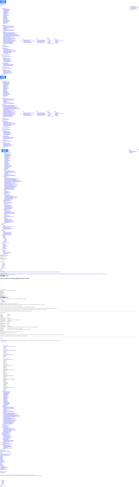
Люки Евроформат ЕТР (22, 273)
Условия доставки (2, 461)
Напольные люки (7, 177)
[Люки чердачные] (11, 66)
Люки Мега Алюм (41, 273)
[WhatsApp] (5, 275)
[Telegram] (7, 275)
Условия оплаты (2, 460)
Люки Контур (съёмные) (91, 273)
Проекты (4, 231)
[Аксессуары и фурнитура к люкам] (11, 126)
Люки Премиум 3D (71, 273)
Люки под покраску (7, 170)
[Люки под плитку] (11, 7)
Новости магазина (3, 451)
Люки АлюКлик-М (101, 273)
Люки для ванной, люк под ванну (4, 455)
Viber (3, 266)
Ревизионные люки (7, 194)
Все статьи (1, 453)
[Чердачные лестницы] (11, 57)
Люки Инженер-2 (80, 273)
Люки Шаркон (63, 273)
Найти (1, 486)
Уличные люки (6, 191)
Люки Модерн (51, 273)
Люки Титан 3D (67, 273)
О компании (1, 456)
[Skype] (6, 275)
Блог (0, 463)
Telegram (4, 265)
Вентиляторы (6, 218)
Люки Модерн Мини (55, 273)
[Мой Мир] (2, 275)
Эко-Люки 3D (60, 273)
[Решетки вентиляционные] (11, 62)
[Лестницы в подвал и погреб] (11, 55)
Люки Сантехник (96, 273)
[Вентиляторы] (11, 141)
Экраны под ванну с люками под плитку (5, 454)
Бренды (1, 464)
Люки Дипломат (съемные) (9, 273)
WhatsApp (4, 267)
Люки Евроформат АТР (16, 273)
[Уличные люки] (11, 117)
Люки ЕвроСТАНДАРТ (3, 273)
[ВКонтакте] (0, 275)
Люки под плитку (7, 153)
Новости (1, 457)
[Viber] (4, 275)
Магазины (1, 458)
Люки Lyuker (105, 273)
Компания (4, 244)
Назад (5, 169)
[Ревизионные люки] (11, 47)
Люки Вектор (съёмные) (85, 273)
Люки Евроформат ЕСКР (32, 273)
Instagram (4, 264)
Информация (2, 459)
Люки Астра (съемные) (47, 273)
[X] (3, 275)
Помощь (1, 462)
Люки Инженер (76, 273)
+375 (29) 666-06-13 (132, 6)
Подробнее (4, 348)
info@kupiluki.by (2, 4)
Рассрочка (6, 239)
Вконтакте (3, 480)
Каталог (8, 151)
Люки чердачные (7, 215)
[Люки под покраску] (11, 24)
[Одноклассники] (1, 275)
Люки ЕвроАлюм (27, 273)
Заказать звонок (131, 152)
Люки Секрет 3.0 (37, 273)
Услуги (4, 225)
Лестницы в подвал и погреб (8, 202)
